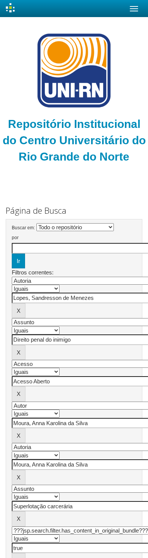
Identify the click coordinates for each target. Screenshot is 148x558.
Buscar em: (23, 227)
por (15, 237)
